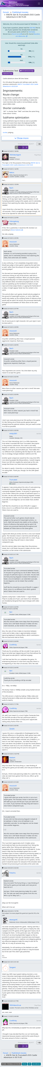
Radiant (12, 757)
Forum (6, 12)
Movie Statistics (16, 230)
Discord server (16, 34)
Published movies (20, 12)
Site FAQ (32, 28)
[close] (39, 24)
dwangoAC (13, 920)
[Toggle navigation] (39, 4)
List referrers (36, 1064)
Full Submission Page (27, 70)
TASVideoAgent (15, 155)
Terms (24, 1064)
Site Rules (31, 32)
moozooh (13, 242)
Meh (21, 60)
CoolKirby (13, 645)
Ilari (10, 612)
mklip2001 (13, 433)
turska (5, 132)
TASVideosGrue (15, 1005)
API (29, 1064)
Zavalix (11, 729)
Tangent (12, 967)
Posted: (10, 151)
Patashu (12, 873)
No (21, 49)
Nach (11, 188)
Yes (21, 55)
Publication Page (7, 73)
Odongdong (14, 221)
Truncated (13, 480)
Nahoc (11, 172)
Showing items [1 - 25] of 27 (26, 144)
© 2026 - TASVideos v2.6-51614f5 (11, 1064)
